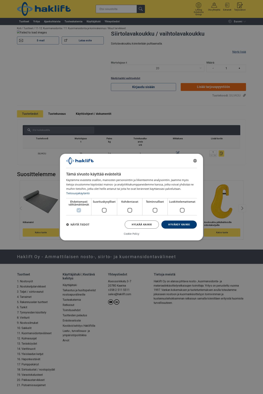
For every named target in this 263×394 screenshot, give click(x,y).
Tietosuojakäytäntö (78, 193)
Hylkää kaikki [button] (142, 224)
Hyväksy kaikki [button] (179, 224)
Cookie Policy (131, 233)
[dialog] (131, 197)
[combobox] (195, 161)
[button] (77, 224)
